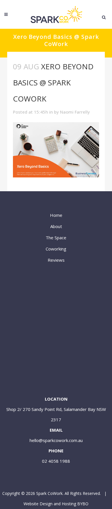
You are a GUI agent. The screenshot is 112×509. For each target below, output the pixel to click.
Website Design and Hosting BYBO (56, 503)
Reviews (56, 260)
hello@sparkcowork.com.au (56, 440)
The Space (56, 237)
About (56, 226)
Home (56, 215)
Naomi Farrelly (75, 112)
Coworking (56, 249)
